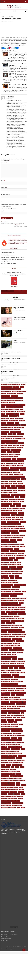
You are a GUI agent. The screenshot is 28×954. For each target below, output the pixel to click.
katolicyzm (10, 548)
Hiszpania (4, 503)
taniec (8, 749)
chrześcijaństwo (16, 429)
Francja (9, 488)
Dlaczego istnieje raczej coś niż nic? (8, 447)
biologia (22, 413)
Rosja (18, 704)
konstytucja (12, 557)
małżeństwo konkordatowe (20, 584)
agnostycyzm (4, 391)
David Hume (4, 440)
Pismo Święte (16, 643)
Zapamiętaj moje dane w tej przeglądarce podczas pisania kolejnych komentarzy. (13, 205)
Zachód (3, 798)
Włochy (3, 787)
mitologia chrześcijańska (20, 598)
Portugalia (20, 659)
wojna (21, 787)
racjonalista (23, 688)
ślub (18, 717)
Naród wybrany (21, 607)
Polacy (3, 652)
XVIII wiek (20, 796)
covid (19, 431)
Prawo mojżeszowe (16, 670)
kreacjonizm (9, 564)
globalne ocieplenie (5, 494)
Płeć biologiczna (16, 645)
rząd (14, 708)
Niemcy (14, 614)
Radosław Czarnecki (6, 692)
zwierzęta (19, 805)
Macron (10, 580)
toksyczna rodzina (22, 755)
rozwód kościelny (21, 706)
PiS (10, 643)
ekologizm (21, 463)
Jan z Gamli (18, 524)
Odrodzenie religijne (10, 623)
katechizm (4, 548)
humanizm (18, 506)
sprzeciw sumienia (13, 726)
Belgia (14, 411)
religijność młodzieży (12, 699)
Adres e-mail (4, 187)
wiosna (18, 785)
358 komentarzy (22, 299)
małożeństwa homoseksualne (7, 582)
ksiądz (19, 569)
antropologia (4, 400)
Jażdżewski (14, 528)
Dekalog (15, 440)
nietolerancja (4, 616)
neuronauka (4, 614)
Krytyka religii (4, 566)
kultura (14, 571)
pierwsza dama (5, 641)
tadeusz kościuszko (17, 746)
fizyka (23, 485)
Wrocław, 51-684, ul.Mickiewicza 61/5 (10, 934)
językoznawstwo (14, 530)
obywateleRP (20, 620)
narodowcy (4, 609)
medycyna (4, 593)
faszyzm (9, 483)
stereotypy (9, 733)
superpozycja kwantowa (12, 735)
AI (9, 391)
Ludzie (12, 578)
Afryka (22, 386)
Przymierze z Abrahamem (12, 683)
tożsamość (4, 760)
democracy (21, 443)
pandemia (22, 632)
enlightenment (5, 470)
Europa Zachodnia (5, 476)
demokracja (4, 445)
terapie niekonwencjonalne (16, 753)
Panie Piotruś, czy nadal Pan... (7, 371)
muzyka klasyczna (17, 605)
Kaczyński (9, 537)
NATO (18, 609)
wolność (21, 789)
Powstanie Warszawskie (19, 661)
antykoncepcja (19, 400)
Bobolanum (12, 416)
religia (13, 695)
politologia (20, 652)
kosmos (3, 564)
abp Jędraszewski (10, 384)
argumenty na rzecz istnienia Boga (8, 404)
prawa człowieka (5, 663)
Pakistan (10, 632)
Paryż (14, 634)
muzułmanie (4, 605)
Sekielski (3, 715)
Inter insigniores (15, 515)
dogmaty (18, 449)
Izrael (17, 521)
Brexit (16, 420)
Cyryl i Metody (19, 436)
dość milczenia (4, 454)
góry (17, 494)
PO (10, 647)
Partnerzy (24, 946)
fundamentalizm (21, 488)
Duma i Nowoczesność (6, 458)
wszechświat (16, 794)
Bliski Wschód (4, 416)
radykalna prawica (21, 692)
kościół (16, 560)
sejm (22, 713)
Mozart (21, 602)
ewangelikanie (16, 479)
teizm (23, 749)
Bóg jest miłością (5, 418)
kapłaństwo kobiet (5, 542)
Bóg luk (12, 418)
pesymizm (4, 638)
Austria (13, 407)
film (3, 485)
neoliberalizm (21, 611)
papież (3, 634)
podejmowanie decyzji (14, 650)
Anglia (21, 398)
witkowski (23, 785)
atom (3, 407)
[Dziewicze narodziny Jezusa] (6, 317)
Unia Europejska (5, 769)
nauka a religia (9, 611)
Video (13, 16)
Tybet (20, 764)
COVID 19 (4, 434)
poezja (21, 650)
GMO (13, 494)
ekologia (14, 463)
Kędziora (16, 548)
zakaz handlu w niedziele (11, 798)
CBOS (17, 422)
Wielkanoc (12, 785)
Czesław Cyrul (16, 438)
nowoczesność (13, 618)
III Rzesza (4, 510)
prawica (11, 668)
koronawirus (4, 560)
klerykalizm (13, 551)
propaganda (8, 674)
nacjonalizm (4, 607)
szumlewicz (4, 746)
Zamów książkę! (14, 286)
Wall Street (18, 778)
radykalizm (14, 692)
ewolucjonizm (4, 481)
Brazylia (11, 420)
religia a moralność (20, 695)
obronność (14, 620)
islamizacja (8, 519)
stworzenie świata (17, 733)
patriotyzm (23, 634)
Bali (21, 409)
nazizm (15, 611)
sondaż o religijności (12, 722)
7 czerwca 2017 (15, 342)
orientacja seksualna (12, 629)
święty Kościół (5, 742)
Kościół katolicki (5, 562)
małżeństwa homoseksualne (7, 584)
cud (14, 434)
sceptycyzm (11, 713)
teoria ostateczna (5, 753)
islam (3, 519)
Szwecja (10, 746)
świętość (10, 740)
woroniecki (4, 794)
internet (21, 515)
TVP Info (8, 764)
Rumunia (9, 708)
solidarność (4, 722)
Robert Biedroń (5, 704)
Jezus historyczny (5, 530)
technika (17, 749)
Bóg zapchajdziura (19, 418)
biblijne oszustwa (10, 413)
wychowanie (4, 796)
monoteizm (21, 600)
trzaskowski (20, 762)
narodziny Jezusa (12, 609)
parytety (8, 634)
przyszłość (23, 686)
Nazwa (3, 180)
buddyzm (3, 422)
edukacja (21, 461)
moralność (4, 602)
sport (21, 724)
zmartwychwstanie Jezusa (17, 803)
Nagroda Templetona (12, 607)
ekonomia (4, 465)
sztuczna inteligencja (11, 744)
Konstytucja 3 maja (20, 557)
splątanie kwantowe (5, 724)
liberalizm (19, 573)
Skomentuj (10, 21)
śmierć (23, 717)
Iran (17, 517)
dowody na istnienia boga (14, 454)
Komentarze (20, 290)
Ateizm (2, 16)
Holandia (9, 503)
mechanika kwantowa (16, 591)
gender (15, 490)
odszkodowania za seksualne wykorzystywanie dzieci (11, 625)
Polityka (7, 16)
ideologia (3, 508)
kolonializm (21, 553)
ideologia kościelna (11, 508)
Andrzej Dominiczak (5, 395)
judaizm (3, 537)
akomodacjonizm (16, 391)
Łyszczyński (4, 580)
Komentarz (4, 162)
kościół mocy (13, 562)
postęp (3, 661)
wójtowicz (9, 789)
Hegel (16, 499)
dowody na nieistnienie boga (7, 456)
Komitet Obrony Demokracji (7, 555)
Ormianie (19, 629)
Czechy (9, 438)
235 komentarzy (22, 319)
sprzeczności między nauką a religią (8, 728)
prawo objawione (14, 672)
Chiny (16, 427)
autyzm (3, 409)
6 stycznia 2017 (15, 310)
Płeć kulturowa (5, 647)
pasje (18, 634)
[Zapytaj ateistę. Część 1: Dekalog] (6, 330)
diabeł (22, 445)
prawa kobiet (13, 663)
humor (24, 506)
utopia (7, 778)
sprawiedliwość (5, 726)
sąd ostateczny (5, 710)
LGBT (14, 573)
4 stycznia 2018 (15, 319)
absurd (3, 386)
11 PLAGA (15, 340)
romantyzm (12, 704)
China (11, 427)
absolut (23, 384)
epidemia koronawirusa (14, 470)
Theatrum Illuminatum (12, 755)
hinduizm (11, 501)
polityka (9, 654)
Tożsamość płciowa (12, 760)
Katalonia (22, 546)
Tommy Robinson (11, 758)
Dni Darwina (20, 447)
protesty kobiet (5, 677)
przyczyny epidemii (5, 681)
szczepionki (21, 742)
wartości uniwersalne (11, 780)
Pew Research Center (17, 638)
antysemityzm (4, 402)
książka (3, 571)
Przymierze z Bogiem (6, 686)
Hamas (17, 497)
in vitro (15, 510)
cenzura (23, 425)
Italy (13, 521)
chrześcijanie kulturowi (6, 429)
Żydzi (23, 807)
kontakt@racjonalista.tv (6, 938)
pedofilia (12, 636)
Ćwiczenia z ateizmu (10, 436)
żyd (18, 807)
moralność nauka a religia (12, 602)
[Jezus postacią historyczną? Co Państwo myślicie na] (14, 918)
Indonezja (4, 512)
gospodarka (22, 494)
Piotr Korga (12, 641)
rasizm (3, 695)
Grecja (3, 497)
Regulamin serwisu (18, 946)
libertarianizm (4, 575)
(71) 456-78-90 (5, 936)
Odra (3, 623)
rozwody (3, 708)
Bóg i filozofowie (12, 73)
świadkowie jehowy (5, 737)
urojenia (18, 773)
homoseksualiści (17, 503)
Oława (3, 627)
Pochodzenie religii (17, 647)
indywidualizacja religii (12, 512)
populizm (14, 659)
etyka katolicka (16, 472)
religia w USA (12, 697)
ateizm (23, 404)
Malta (16, 582)
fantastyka (4, 483)
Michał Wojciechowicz (6, 598)
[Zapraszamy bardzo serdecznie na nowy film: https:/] (14, 903)
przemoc (16, 677)
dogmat (13, 449)
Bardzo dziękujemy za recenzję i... (8, 378)
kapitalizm (19, 539)
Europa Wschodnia (18, 474)
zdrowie (20, 798)
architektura (12, 402)
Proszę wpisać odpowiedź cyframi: (8, 208)
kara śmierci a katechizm (18, 544)
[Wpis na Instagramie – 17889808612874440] (14, 859)
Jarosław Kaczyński (5, 528)
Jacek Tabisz (10, 98)
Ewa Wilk (4, 479)
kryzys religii (20, 566)
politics (14, 652)
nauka (3, 611)
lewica (9, 573)
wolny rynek (21, 791)
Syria (11, 742)
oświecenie (4, 632)
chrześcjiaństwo (5, 431)
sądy (11, 710)
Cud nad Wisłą (20, 434)
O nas (11, 946)
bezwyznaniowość (21, 411)
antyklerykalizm (12, 400)
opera (8, 627)
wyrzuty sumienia (12, 796)
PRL (3, 674)
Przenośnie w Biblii (5, 679)
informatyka (21, 512)
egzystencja (9, 463)
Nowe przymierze (5, 618)
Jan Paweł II (11, 524)
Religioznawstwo (21, 699)
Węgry (18, 780)
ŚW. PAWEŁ (21, 735)
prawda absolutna (10, 665)
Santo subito (22, 710)
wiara (23, 780)
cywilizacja (4, 438)
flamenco (3, 488)
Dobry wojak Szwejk (6, 449)
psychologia (12, 688)
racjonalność (11, 690)
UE (8, 767)
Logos (16, 575)
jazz (19, 528)
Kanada (20, 537)
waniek (3, 780)
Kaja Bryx (15, 537)
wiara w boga (4, 782)
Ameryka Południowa (11, 393)
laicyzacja (4, 573)
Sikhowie (9, 717)
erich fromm (23, 470)
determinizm (16, 445)
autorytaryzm (19, 407)
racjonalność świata (19, 690)
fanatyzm (19, 481)
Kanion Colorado (5, 539)
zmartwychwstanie (15, 800)
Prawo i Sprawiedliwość (6, 670)
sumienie (3, 735)
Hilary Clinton (4, 501)
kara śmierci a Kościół (6, 546)
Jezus (23, 528)
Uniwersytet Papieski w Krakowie (8, 773)
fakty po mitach (12, 481)
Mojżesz (14, 600)
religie (18, 697)
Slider (10, 16)
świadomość (14, 737)
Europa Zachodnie (14, 476)
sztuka (18, 744)
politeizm (8, 652)
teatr (13, 749)
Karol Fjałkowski (15, 546)
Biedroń (16, 413)
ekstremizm (20, 465)
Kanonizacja (13, 539)
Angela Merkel (15, 398)
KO (18, 551)
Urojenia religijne (5, 776)
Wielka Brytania (5, 785)
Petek (9, 638)
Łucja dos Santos (5, 578)
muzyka (10, 605)
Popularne (7, 290)
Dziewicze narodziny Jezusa (19, 317)
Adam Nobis (9, 386)
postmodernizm (10, 661)
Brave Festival (4, 420)
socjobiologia (18, 719)
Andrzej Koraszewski (6, 398)
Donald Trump (16, 452)
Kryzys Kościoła (12, 566)
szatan (15, 742)
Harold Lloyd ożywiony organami (8, 254)
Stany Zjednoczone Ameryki (17, 731)
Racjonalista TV (4, 949)
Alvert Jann (23, 391)
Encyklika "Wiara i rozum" (15, 467)
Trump (3, 762)
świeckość (4, 740)
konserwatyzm (4, 557)
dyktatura (4, 461)
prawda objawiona (19, 665)
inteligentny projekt (5, 515)
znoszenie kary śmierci (6, 805)
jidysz (21, 530)
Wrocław (10, 794)
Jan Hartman (4, 524)
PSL (3, 688)
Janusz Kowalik (15, 526)
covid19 (10, 434)
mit (13, 598)
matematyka (15, 589)
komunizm (17, 555)
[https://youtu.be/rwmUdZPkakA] (14, 844)
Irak (13, 517)
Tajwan (3, 749)
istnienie (3, 521)
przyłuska (4, 683)
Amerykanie (20, 393)
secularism (17, 713)
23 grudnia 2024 (4, 21)
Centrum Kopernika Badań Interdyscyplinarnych (11, 425)
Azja (8, 409)
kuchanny (9, 571)
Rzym (18, 708)
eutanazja (22, 476)
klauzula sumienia (5, 551)
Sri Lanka (19, 728)
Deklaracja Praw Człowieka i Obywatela (9, 443)
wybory (23, 794)
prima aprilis (21, 672)
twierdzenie (15, 764)
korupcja (10, 560)
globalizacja (14, 492)
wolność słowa (13, 791)
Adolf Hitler (16, 386)
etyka (10, 472)
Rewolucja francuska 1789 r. (16, 701)
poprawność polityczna (6, 659)
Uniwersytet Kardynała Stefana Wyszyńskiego (10, 771)
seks (8, 715)
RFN (24, 701)
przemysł (22, 677)
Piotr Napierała (5, 643)
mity (3, 600)
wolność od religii (5, 791)
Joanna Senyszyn (15, 533)
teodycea (4, 751)
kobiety (22, 551)
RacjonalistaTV (5, 940)
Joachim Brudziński (5, 533)
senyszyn (4, 717)
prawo (16, 668)
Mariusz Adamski (16, 587)
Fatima (15, 483)
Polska (14, 654)
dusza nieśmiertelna (21, 458)
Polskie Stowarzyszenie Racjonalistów (9, 656)
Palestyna (16, 632)
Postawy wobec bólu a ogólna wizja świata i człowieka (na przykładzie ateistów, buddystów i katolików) (18, 54)
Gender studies (21, 490)
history (22, 501)
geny (3, 492)
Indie (20, 510)
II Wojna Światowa (20, 508)
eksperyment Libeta (11, 465)
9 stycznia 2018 (15, 299)
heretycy (21, 499)
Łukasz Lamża (18, 578)
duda (16, 456)
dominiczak (10, 452)
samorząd (16, 710)
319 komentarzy (22, 310)
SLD (14, 717)
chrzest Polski (13, 431)
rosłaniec (23, 704)
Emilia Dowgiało (5, 467)
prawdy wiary (4, 668)
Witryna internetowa (5, 194)
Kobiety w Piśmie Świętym (7, 553)
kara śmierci (13, 542)
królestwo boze (17, 564)
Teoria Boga (15, 751)
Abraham (17, 384)
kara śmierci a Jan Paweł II (7, 544)
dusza (14, 458)
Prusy (11, 677)
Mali (15, 580)
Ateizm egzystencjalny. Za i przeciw (8, 263)
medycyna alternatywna (12, 593)
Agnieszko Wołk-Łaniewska (15, 389)
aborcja (3, 384)
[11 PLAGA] (6, 340)
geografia (8, 492)
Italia (9, 521)
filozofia (18, 485)
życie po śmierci (5, 807)
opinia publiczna (14, 627)
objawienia (21, 618)
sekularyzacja (14, 715)
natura (23, 609)
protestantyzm (15, 674)
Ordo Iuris (4, 629)
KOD (15, 553)
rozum (9, 706)
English (23, 467)
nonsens (10, 616)
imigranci (9, 510)
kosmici (19, 562)
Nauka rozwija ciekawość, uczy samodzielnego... (11, 351)
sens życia (21, 715)
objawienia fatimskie (6, 620)
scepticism (4, 713)
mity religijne (8, 600)
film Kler (7, 485)
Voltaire (12, 778)
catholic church (10, 422)
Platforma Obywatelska (6, 645)
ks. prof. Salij (13, 569)
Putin (18, 688)
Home (7, 946)
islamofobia (20, 519)
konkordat (23, 555)
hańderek (22, 497)
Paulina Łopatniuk (5, 636)
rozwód (14, 706)
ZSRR (14, 805)
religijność (4, 699)
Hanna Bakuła (4, 499)
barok (3, 411)
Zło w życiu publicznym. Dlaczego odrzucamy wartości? (13, 257)
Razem (8, 695)
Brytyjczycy (22, 420)
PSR (7, 688)
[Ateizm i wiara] (6, 297)
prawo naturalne (5, 672)
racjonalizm (4, 690)
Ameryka (3, 393)
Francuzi (14, 488)
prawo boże (22, 668)
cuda (3, 436)
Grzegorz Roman (10, 497)
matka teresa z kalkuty (6, 591)
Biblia (3, 413)
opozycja (21, 627)
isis (21, 517)
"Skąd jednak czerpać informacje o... (8, 364)
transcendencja (21, 760)
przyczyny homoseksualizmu (17, 681)
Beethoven (9, 411)
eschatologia (4, 472)
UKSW (22, 767)
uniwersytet (13, 769)
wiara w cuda (11, 782)
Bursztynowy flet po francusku (7, 252)
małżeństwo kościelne (6, 587)
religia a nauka (4, 697)
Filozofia (13, 485)
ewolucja (23, 479)
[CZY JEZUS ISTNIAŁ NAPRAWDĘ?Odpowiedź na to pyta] (14, 873)
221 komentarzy (22, 342)
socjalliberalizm (10, 719)
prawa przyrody (20, 663)
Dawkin (10, 440)
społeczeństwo (14, 724)
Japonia (21, 526)
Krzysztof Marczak (5, 569)
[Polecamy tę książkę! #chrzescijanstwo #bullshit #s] (14, 888)
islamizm (14, 519)
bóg (17, 416)
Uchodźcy (4, 767)
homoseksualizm (5, 506)
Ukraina (17, 767)
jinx (24, 530)
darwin (22, 438)
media (24, 591)
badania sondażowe (14, 409)
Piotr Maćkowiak (20, 641)
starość (3, 733)
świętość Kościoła (17, 740)
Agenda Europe (5, 389)
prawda (3, 665)
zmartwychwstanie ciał (6, 803)
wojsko (3, 789)
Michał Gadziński (5, 596)
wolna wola (15, 789)
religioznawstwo (5, 701)
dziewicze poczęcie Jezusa (13, 461)
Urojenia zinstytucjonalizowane (16, 776)
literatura (11, 575)
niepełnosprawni (21, 614)
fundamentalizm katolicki (6, 490)
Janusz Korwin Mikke (6, 526)
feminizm (20, 483)
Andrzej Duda (14, 395)
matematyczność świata (6, 589)
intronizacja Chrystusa (6, 517)
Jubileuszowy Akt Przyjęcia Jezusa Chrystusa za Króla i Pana (13, 535)
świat (20, 737)
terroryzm (4, 755)
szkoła (3, 744)
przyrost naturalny (15, 686)
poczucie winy (4, 650)
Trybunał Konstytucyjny (11, 762)
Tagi (8, 293)
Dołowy (3, 452)
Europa (11, 474)
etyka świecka (4, 474)
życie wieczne (12, 807)
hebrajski (11, 499)
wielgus (18, 782)
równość (3, 706)
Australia (8, 407)
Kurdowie (20, 571)
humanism (12, 506)
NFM (10, 614)
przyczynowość (14, 679)
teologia (9, 751)
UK (12, 767)
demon (10, 445)
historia (16, 501)
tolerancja (4, 758)
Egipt (3, 463)
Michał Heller (13, 596)
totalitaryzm (19, 758)
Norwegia (16, 616)
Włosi (8, 787)
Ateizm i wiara (16, 297)
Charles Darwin (5, 427)
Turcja (3, 764)
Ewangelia (10, 479)
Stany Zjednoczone (5, 731)
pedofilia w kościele (20, 636)
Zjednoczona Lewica (6, 800)
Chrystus (21, 427)
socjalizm (3, 719)
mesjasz (20, 593)
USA (3, 778)
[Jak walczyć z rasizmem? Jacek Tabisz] (6, 307)
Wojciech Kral (14, 787)
